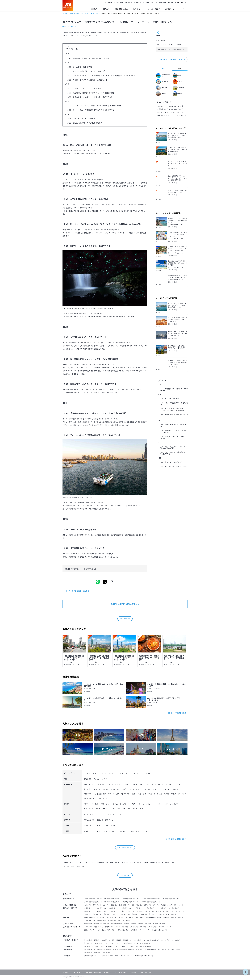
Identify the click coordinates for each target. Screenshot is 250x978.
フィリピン (146, 804)
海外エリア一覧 (133, 943)
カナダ (104, 779)
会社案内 (65, 972)
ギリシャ (168, 784)
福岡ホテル (156, 905)
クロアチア (178, 784)
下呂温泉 (133, 923)
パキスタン (126, 808)
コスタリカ (123, 831)
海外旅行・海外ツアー (72, 940)
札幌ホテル (87, 905)
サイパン (128, 773)
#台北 (181, 106)
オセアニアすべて (90, 814)
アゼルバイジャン (90, 798)
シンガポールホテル (144, 946)
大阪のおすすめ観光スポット (132, 898)
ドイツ (141, 784)
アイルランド (103, 798)
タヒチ (158, 773)
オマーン (143, 808)
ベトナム (114, 804)
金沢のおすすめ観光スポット (132, 902)
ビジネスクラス (147, 956)
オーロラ (106, 956)
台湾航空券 (88, 952)
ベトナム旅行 (147, 940)
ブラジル (107, 831)
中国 (138, 804)
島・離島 (180, 917)
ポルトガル (115, 789)
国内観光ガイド (68, 899)
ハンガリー (177, 789)
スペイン (127, 784)
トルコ (97, 825)
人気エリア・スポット (176, 905)
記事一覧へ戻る (125, 618)
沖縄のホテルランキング (158, 930)
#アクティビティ (171, 115)
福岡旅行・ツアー (102, 911)
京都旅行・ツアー (166, 908)
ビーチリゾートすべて (91, 773)
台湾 (96, 662)
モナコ (166, 794)
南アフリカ (109, 820)
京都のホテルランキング (91, 930)
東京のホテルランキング (129, 927)
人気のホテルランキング (71, 927)
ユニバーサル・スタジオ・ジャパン (150, 911)
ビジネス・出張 (122, 917)
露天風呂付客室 (111, 917)
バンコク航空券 (118, 949)
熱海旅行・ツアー (127, 908)
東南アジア (106, 808)
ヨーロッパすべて (90, 784)
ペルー (114, 831)
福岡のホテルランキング (141, 930)
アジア (67, 662)
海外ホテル (68, 946)
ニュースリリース (77, 972)
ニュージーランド (104, 814)
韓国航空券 (88, 949)
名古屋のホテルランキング (146, 927)
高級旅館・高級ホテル (91, 917)
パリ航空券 (138, 949)
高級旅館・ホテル (121, 9)
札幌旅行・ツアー (89, 908)
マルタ (173, 794)
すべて (182, 9)
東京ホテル (96, 905)
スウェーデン (134, 789)
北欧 (133, 794)
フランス (94, 688)
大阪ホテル (139, 905)
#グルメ (159, 112)
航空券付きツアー (126, 914)
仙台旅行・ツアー (102, 908)
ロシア (160, 784)
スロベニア (87, 794)
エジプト (105, 825)
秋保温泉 (156, 923)
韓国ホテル (98, 946)
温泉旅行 (102, 917)
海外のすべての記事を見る (176, 713)
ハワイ (181, 224)
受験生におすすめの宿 (136, 917)
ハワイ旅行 (88, 940)
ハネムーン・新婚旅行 (134, 956)
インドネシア (88, 808)
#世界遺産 (160, 109)
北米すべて (87, 779)
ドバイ (113, 825)
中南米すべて (88, 831)
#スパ (163, 115)
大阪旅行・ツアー (178, 908)
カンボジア (174, 804)
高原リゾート (88, 920)
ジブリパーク (88, 914)
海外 (180, 68)
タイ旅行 (111, 940)
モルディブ (119, 773)
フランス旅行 (89, 943)
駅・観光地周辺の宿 (100, 920)
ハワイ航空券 (107, 949)
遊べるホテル (112, 920)
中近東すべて (88, 825)
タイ (107, 804)
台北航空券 (97, 952)
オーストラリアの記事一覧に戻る (77, 591)
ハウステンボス (99, 914)
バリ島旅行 (155, 940)
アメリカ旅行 (109, 943)
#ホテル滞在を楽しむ (88, 569)
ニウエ (128, 814)
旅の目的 (66, 917)
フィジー (166, 773)
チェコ (94, 789)
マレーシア (157, 804)
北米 (150, 702)
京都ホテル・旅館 (128, 905)
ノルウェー (167, 789)
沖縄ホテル (164, 905)
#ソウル (176, 106)
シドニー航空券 (129, 949)
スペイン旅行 (99, 943)
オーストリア (103, 789)
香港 (133, 804)
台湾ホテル (124, 946)
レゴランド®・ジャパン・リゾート (173, 911)
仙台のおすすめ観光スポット (112, 902)
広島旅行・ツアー (89, 911)
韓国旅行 (96, 940)
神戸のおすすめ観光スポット (151, 902)
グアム (181, 267)
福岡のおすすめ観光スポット (172, 898)
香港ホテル (133, 946)
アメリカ (155, 702)
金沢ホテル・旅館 (116, 905)
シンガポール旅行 (135, 940)
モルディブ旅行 (165, 940)
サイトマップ (107, 972)
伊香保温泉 (118, 923)
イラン (135, 808)
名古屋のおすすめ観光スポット (152, 898)
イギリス (118, 784)
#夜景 (158, 115)
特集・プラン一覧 (123, 920)
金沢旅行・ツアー (139, 908)
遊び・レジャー (138, 9)
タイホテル (116, 946)
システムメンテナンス (144, 972)
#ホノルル (170, 106)
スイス (134, 784)
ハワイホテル (89, 946)
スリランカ (116, 808)
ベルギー (124, 789)
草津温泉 (97, 923)
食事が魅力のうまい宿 (162, 917)
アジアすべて (88, 804)
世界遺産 (173, 917)
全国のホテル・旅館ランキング (94, 927)
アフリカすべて (89, 820)
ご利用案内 (133, 972)
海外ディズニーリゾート (117, 956)
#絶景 (164, 112)
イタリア (101, 784)
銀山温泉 (111, 923)
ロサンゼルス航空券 (173, 949)
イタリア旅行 (176, 940)
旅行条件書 (97, 972)
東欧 (139, 794)
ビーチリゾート (174, 224)
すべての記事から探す (125, 847)
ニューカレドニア (147, 773)
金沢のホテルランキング (163, 927)
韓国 (71, 662)
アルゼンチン (134, 831)
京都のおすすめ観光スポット (112, 898)
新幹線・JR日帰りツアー (141, 914)
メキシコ (98, 831)
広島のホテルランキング (125, 930)
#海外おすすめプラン (72, 569)
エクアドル (145, 831)
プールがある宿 (149, 917)
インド (165, 804)
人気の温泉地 (68, 924)
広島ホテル (147, 905)
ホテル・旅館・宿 (69, 905)
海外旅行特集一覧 (144, 943)
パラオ (136, 773)
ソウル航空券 (98, 949)
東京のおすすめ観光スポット (93, 898)
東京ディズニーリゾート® (130, 911)
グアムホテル (107, 946)
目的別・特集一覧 (170, 914)
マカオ (97, 808)
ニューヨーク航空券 (150, 949)
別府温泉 (163, 923)
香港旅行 (126, 940)
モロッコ (100, 820)
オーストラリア (70, 26)
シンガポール (157, 688)
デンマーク (157, 789)
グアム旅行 (104, 940)
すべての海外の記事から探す (176, 839)
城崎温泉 (140, 923)
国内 (163, 68)
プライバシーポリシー (119, 972)
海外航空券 (68, 949)
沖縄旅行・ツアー (114, 911)
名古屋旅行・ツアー (153, 908)
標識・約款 (89, 972)
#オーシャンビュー (179, 112)
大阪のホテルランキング (108, 930)
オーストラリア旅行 (120, 943)
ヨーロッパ (88, 688)
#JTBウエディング (177, 109)
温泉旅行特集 (88, 923)
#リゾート (167, 109)
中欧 (150, 794)
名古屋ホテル (105, 905)
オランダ (87, 789)
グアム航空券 (162, 949)
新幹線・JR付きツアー (112, 914)
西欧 (144, 794)
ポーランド (182, 794)
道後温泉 (126, 923)
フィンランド (151, 784)
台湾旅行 (118, 940)
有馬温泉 (104, 923)
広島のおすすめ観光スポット (93, 902)
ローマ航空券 (106, 952)
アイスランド (146, 789)
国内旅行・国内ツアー (71, 908)
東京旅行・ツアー (114, 908)
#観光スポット (161, 106)
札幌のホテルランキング (112, 927)
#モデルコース (181, 115)
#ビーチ (169, 112)
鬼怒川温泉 (148, 923)
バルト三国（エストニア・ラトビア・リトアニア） (112, 794)
